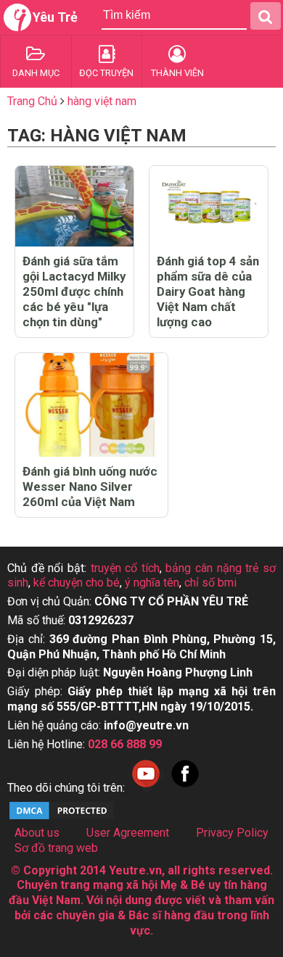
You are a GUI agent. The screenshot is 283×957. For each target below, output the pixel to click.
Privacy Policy (232, 833)
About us (37, 833)
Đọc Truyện (106, 72)
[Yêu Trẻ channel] (146, 788)
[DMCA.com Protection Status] (61, 817)
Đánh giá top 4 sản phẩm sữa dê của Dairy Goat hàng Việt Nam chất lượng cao (208, 291)
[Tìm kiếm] (265, 16)
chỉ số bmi (210, 582)
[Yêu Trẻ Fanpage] (185, 788)
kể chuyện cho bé (76, 582)
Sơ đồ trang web (56, 848)
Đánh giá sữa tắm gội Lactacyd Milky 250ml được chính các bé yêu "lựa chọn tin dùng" (74, 291)
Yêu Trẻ (55, 17)
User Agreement (127, 833)
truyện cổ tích (125, 568)
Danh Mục (36, 72)
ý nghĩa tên (152, 582)
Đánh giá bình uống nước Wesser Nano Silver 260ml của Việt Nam (89, 486)
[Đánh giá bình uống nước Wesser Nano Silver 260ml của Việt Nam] (91, 405)
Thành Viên (177, 72)
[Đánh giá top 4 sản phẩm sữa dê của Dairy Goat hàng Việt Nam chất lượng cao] (208, 206)
